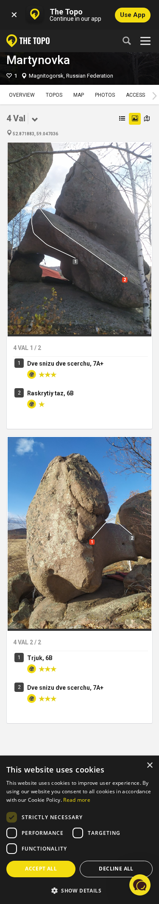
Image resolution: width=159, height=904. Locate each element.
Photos (105, 95)
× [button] (149, 765)
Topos (54, 95)
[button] (79, 890)
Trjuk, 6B (40, 658)
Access (135, 95)
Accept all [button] (41, 868)
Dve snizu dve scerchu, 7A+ (65, 363)
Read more (76, 799)
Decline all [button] (116, 868)
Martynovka (38, 60)
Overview (22, 95)
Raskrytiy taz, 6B (50, 393)
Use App (132, 15)
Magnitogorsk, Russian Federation (71, 75)
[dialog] (79, 830)
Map (78, 95)
